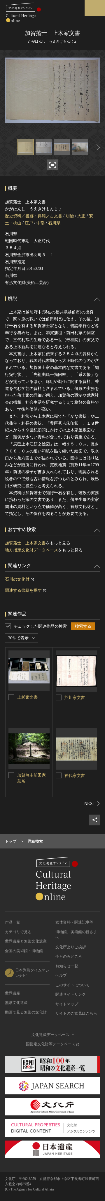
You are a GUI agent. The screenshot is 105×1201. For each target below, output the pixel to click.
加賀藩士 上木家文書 (25, 543)
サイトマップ (66, 1004)
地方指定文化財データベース (31, 550)
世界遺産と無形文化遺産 (26, 941)
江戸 (29, 223)
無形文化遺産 (16, 1002)
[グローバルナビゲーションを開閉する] (95, 8)
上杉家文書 (27, 697)
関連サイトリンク (70, 994)
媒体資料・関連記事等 (74, 922)
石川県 (54, 223)
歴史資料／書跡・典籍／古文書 (33, 216)
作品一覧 (12, 922)
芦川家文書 (74, 697)
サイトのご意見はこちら (76, 1013)
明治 (70, 216)
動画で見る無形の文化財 (26, 1012)
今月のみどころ (68, 956)
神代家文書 (74, 775)
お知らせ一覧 (66, 966)
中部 (40, 223)
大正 (81, 216)
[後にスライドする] (97, 147)
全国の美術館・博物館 (24, 951)
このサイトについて (72, 985)
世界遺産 (12, 993)
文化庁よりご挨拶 (70, 947)
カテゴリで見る (18, 932)
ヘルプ (61, 975)
